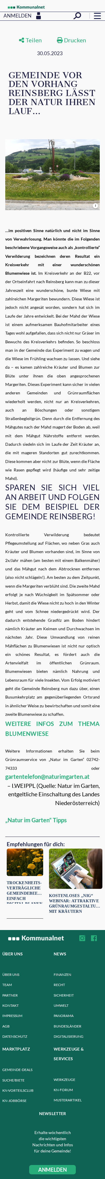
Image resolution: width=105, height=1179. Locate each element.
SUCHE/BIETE (13, 1080)
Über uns (10, 974)
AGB (6, 1026)
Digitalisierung (68, 1036)
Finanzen (62, 974)
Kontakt (10, 1005)
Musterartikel (68, 1100)
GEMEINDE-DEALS (17, 1069)
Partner (10, 995)
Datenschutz (14, 1036)
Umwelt (61, 1005)
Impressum (12, 1015)
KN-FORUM (63, 1090)
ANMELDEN (52, 1169)
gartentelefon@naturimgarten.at (47, 776)
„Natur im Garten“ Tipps (36, 819)
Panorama (64, 1015)
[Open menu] (97, 15)
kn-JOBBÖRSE (14, 1100)
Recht (59, 985)
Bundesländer (67, 1026)
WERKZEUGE (64, 1079)
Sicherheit (64, 995)
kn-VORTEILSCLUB (18, 1090)
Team (7, 985)
